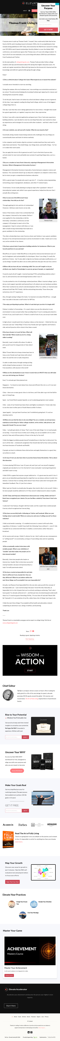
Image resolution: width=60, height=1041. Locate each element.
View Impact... (41, 1027)
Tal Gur (19, 691)
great (27, 635)
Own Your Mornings (33, 912)
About (25, 10)
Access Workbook (17, 770)
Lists (42, 1016)
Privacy (47, 1016)
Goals (19, 1016)
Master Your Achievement (15, 968)
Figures (38, 1016)
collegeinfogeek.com (22, 62)
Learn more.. (19, 842)
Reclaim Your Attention (45, 902)
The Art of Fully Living (31, 698)
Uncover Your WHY (15, 752)
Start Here (11, 1006)
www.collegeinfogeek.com (10, 623)
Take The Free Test (12, 882)
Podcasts (33, 1016)
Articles (24, 1016)
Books (28, 1016)
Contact (31, 1021)
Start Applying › (30, 639)
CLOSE (57, 4)
